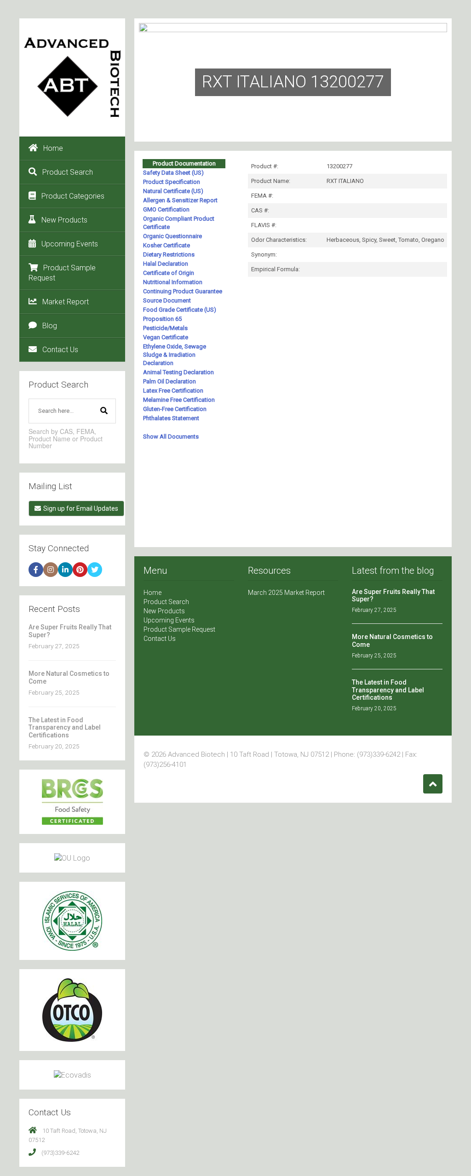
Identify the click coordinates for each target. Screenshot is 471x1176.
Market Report (65, 301)
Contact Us (60, 349)
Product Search (67, 172)
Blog (49, 325)
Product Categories (72, 196)
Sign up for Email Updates (80, 508)
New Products (64, 220)
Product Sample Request (62, 272)
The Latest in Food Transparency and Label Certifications (65, 727)
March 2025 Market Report (286, 592)
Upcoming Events (69, 244)
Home (53, 148)
